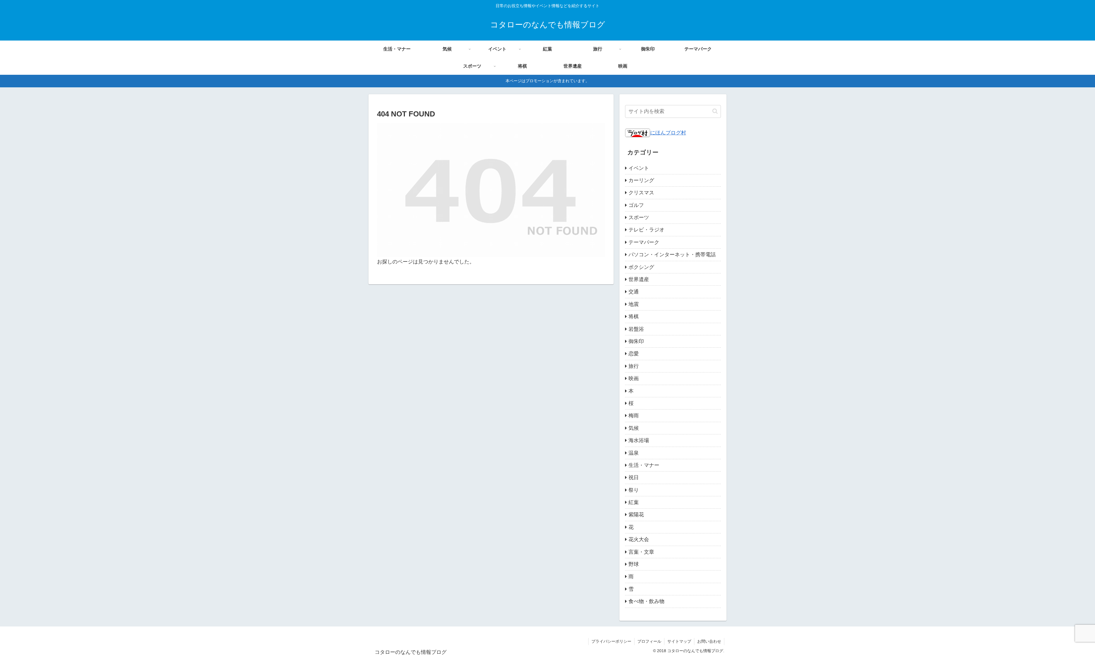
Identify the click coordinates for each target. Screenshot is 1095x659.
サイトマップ (679, 641)
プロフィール (649, 641)
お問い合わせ (709, 641)
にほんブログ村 (668, 133)
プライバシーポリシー (611, 641)
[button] (715, 111)
